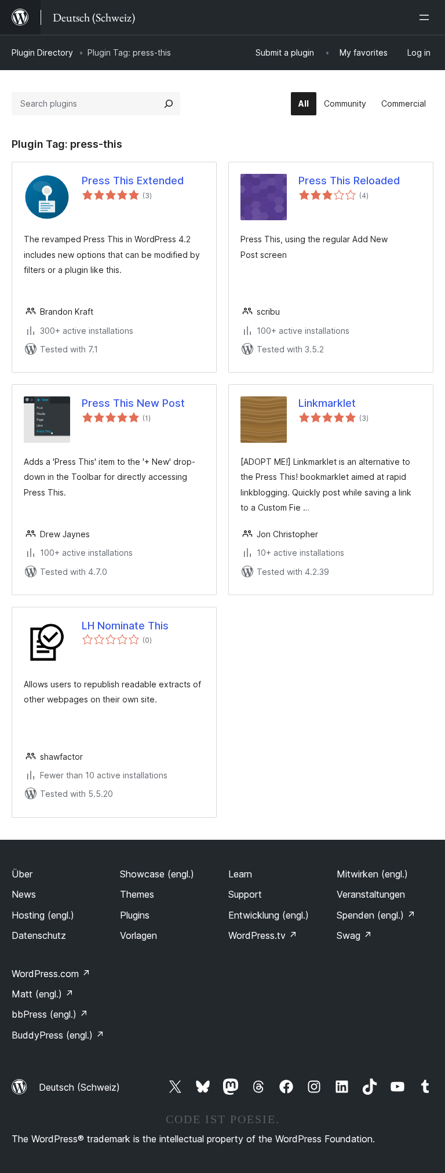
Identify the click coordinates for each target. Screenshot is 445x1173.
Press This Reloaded (349, 180)
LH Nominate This (125, 626)
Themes (137, 894)
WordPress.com (51, 973)
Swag (354, 935)
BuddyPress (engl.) (58, 1035)
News (24, 894)
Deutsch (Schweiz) (79, 1087)
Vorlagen (138, 935)
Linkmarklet (327, 403)
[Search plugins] (168, 103)
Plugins (134, 915)
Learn (240, 874)
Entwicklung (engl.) (268, 915)
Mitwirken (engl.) (372, 874)
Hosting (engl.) (43, 915)
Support (245, 894)
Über (22, 874)
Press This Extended (133, 180)
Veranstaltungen (371, 894)
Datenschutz (39, 935)
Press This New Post (133, 403)
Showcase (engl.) (157, 874)
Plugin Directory (42, 52)
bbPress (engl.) (50, 1014)
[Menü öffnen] (426, 17)
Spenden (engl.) (376, 915)
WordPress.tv (262, 935)
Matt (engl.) (43, 994)
